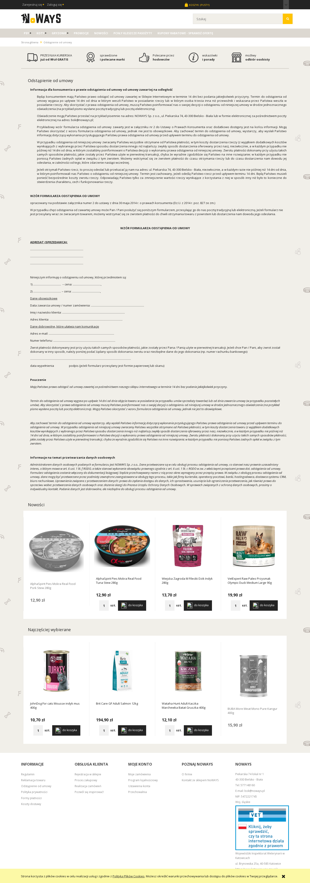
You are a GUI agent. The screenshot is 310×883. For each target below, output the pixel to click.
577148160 (248, 785)
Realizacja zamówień (88, 786)
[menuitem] (27, 33)
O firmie (187, 774)
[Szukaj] (288, 19)
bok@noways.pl (254, 791)
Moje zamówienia (139, 774)
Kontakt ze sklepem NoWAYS (200, 780)
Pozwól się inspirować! (89, 792)
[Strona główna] (41, 18)
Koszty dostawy (31, 804)
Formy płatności (31, 798)
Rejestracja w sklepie (88, 774)
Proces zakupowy (86, 780)
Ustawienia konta (139, 786)
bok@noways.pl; (82, 120)
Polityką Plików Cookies (129, 876)
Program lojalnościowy (143, 780)
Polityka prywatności (34, 792)
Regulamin (27, 774)
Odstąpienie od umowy (36, 786)
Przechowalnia (137, 792)
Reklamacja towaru (33, 780)
